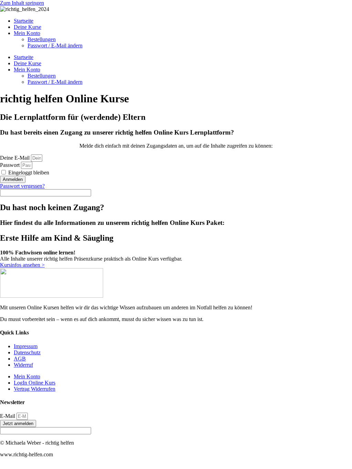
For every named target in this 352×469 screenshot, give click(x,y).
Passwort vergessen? (22, 186)
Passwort (10, 165)
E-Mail (8, 416)
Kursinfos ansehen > (22, 265)
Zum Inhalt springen (22, 3)
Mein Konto (27, 33)
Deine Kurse (27, 27)
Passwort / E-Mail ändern (55, 45)
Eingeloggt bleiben (28, 172)
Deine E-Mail (15, 158)
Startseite (23, 21)
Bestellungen (42, 39)
